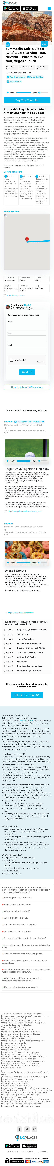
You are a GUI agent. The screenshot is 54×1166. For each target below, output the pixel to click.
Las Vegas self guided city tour (15, 1083)
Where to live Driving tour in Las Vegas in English (22, 1061)
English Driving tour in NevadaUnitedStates (20, 1032)
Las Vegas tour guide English (14, 1016)
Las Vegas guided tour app (13, 1092)
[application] (27, 92)
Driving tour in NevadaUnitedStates (17, 1029)
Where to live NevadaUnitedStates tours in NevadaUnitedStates (21, 1066)
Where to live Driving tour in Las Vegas (18, 1059)
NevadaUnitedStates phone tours (16, 1079)
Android (23, 720)
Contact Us (42, 1152)
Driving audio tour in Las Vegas (15, 1050)
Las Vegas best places (11, 1104)
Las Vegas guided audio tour (14, 1045)
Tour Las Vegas (33, 1020)
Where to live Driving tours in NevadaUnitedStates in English (25, 1073)
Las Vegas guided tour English (14, 1018)
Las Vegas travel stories (41, 1090)
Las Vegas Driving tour (35, 1041)
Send (25, 372)
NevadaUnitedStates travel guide (16, 1097)
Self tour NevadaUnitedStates (15, 1090)
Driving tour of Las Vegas (12, 1041)
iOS (31, 720)
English (22, 280)
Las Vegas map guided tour (13, 1095)
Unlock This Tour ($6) (27, 695)
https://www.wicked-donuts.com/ (21, 613)
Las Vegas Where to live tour (33, 1056)
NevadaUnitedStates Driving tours (17, 1038)
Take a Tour (12, 1152)
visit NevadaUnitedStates (13, 1099)
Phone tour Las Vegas (12, 1077)
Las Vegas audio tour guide (13, 1043)
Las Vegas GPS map (10, 1056)
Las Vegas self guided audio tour (16, 1047)
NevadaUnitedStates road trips (15, 1088)
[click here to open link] (5, 295)
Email (10, 345)
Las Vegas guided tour (38, 1016)
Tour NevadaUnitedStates (13, 1027)
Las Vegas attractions (11, 1106)
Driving (38, 280)
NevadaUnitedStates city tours (15, 1086)
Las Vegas (39, 288)
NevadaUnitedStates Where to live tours (20, 1063)
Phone (10, 333)
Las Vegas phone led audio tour (15, 1081)
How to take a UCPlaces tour (27, 387)
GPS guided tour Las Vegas (35, 1077)
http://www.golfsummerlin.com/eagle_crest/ (25, 511)
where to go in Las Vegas (37, 1099)
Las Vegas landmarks (32, 1104)
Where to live (9, 280)
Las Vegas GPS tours (31, 1054)
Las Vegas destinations (32, 1106)
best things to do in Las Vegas (37, 1101)
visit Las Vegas (33, 1095)
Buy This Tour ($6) (27, 100)
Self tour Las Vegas (40, 1088)
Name (10, 322)
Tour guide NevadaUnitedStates (16, 1025)
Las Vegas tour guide (32, 1014)
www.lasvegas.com (15, 295)
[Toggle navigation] (49, 8)
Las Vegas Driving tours (34, 1023)
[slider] (44, 92)
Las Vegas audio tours (11, 1054)
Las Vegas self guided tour (13, 1020)
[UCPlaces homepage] (27, 1138)
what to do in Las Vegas (12, 1101)
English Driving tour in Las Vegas (15, 1036)
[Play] (7, 92)
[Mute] (39, 92)
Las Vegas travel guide (37, 1092)
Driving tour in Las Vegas (12, 1023)
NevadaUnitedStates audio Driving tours (19, 1052)
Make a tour (27, 1152)
